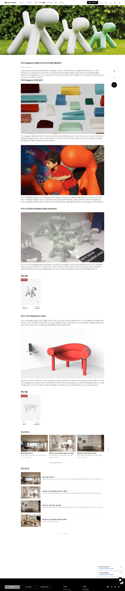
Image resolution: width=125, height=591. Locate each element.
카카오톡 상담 (12, 587)
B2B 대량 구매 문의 (44, 587)
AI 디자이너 (93, 2)
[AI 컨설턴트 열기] (120, 580)
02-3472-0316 (66, 589)
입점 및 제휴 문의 (28, 587)
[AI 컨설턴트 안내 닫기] (121, 567)
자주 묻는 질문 (86, 589)
